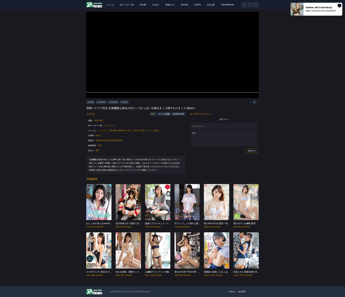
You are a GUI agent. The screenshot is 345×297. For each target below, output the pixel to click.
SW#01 (90, 102)
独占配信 (113, 130)
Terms (232, 291)
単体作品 (122, 130)
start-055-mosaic (213, 275)
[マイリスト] (250, 4)
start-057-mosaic (242, 275)
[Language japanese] (251, 291)
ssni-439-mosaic (153, 275)
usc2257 (242, 291)
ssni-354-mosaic (241, 226)
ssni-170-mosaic (153, 226)
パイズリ (149, 130)
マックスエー (109, 125)
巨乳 (142, 130)
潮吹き (157, 130)
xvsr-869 (98, 120)
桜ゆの (98, 135)
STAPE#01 (113, 102)
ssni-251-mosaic (183, 226)
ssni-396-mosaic (124, 275)
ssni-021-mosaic (124, 226)
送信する (251, 150)
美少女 (136, 130)
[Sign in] (256, 4)
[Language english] (256, 291)
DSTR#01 (101, 102)
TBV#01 (124, 102)
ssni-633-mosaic (183, 275)
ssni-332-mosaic (212, 226)
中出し (130, 130)
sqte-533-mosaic (95, 226)
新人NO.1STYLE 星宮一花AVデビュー (221, 223)
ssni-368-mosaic (94, 275)
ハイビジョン (103, 130)
